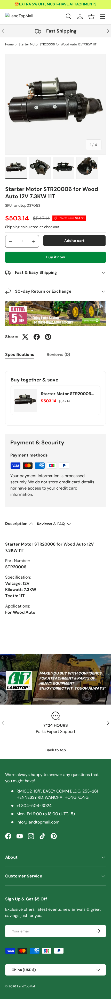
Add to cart (74, 240)
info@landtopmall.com (38, 822)
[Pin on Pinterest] (48, 336)
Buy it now (55, 257)
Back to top (55, 750)
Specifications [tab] (19, 354)
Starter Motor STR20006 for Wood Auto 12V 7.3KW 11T (58, 44)
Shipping (12, 227)
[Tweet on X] (25, 336)
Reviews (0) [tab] (58, 354)
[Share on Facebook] (36, 336)
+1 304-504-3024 (34, 805)
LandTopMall (26, 986)
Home (9, 44)
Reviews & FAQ (51, 523)
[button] (91, 16)
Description (16, 523)
